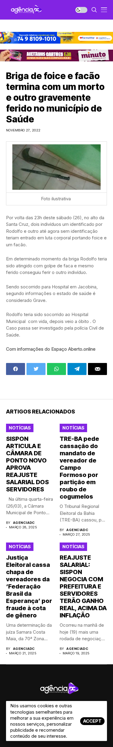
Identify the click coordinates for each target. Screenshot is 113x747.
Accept (92, 721)
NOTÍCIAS (20, 428)
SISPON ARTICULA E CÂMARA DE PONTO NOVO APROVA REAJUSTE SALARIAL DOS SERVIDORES (27, 464)
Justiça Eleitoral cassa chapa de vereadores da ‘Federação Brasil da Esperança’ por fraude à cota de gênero (29, 586)
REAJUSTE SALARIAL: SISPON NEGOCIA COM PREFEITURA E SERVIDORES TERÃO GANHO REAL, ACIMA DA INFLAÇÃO (83, 586)
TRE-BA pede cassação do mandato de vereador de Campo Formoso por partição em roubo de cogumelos (79, 467)
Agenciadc (24, 523)
